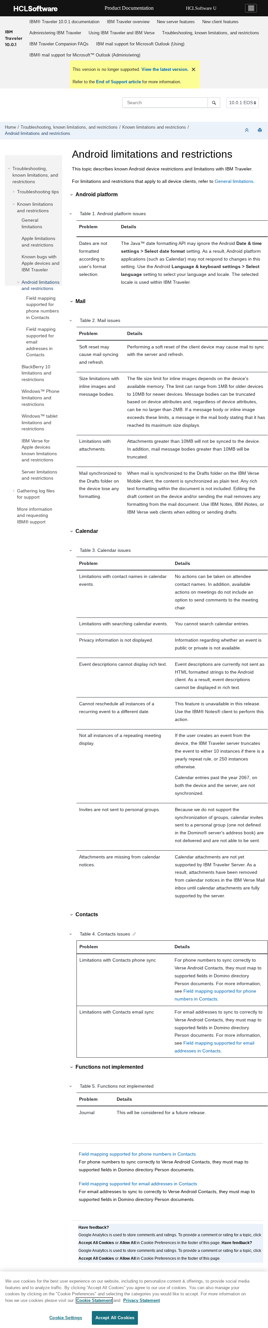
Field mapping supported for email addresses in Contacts (138, 1183)
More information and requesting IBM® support (34, 515)
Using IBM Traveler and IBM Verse (122, 32)
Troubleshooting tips (38, 191)
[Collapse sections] (247, 130)
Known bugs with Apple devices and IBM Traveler (40, 263)
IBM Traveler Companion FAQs (59, 43)
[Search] (214, 102)
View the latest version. (164, 69)
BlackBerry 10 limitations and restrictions (36, 373)
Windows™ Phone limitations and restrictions (40, 398)
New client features (220, 21)
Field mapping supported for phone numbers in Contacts (137, 1154)
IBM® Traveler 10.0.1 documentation (64, 21)
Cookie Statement (94, 1300)
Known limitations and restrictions (154, 127)
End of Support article (118, 81)
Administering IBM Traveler (55, 32)
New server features (176, 21)
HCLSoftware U (201, 8)
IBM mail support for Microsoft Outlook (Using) (140, 43)
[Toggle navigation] (251, 8)
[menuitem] (64, 21)
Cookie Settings (65, 1317)
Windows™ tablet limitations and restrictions (40, 422)
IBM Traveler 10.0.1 (13, 38)
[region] (134, 1300)
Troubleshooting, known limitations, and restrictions (210, 32)
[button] (9, 168)
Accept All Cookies (114, 1317)
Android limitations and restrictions (37, 133)
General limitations (234, 181)
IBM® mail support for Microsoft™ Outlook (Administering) (84, 55)
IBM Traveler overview (128, 21)
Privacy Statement (141, 1300)
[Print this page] (260, 130)
